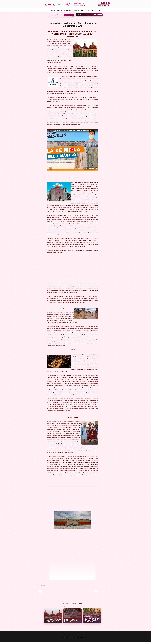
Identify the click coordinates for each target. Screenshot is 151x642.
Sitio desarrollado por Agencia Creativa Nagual (75, 637)
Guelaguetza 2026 (58, 10)
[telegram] (41, 585)
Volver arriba (145, 635)
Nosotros (98, 10)
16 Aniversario (67, 10)
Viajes (87, 10)
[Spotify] (109, 3)
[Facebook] (102, 3)
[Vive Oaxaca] (75, 4)
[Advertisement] (72, 269)
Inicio (51, 10)
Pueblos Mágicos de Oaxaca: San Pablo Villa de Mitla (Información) (53, 620)
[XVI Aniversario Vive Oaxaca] (51, 4)
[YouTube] (106, 3)
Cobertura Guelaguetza (79, 10)
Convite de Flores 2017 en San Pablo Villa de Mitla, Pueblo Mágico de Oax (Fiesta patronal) (91, 620)
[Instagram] (104, 3)
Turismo (93, 10)
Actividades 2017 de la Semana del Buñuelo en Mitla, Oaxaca (71, 620)
